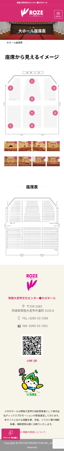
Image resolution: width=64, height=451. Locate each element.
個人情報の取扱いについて (32, 432)
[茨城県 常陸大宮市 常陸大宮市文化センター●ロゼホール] (32, 12)
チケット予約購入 (10, 437)
